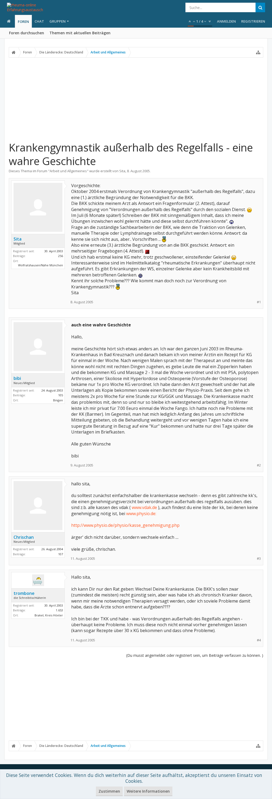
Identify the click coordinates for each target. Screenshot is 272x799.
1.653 (59, 610)
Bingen (58, 400)
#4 (259, 640)
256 (60, 256)
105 (60, 395)
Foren (23, 21)
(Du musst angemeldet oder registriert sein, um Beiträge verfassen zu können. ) (194, 655)
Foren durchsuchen (26, 32)
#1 (259, 302)
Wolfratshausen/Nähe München (40, 265)
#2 (259, 465)
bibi (17, 378)
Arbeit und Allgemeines (68, 171)
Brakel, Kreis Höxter (49, 615)
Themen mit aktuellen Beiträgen (79, 32)
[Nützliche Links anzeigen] (258, 52)
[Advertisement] (136, 99)
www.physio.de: (141, 513)
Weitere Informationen (148, 791)
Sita (122, 171)
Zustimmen (109, 791)
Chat (39, 21)
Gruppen (57, 21)
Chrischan (24, 537)
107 (60, 554)
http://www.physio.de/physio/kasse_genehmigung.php (125, 525)
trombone (24, 593)
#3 (259, 558)
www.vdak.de (144, 507)
